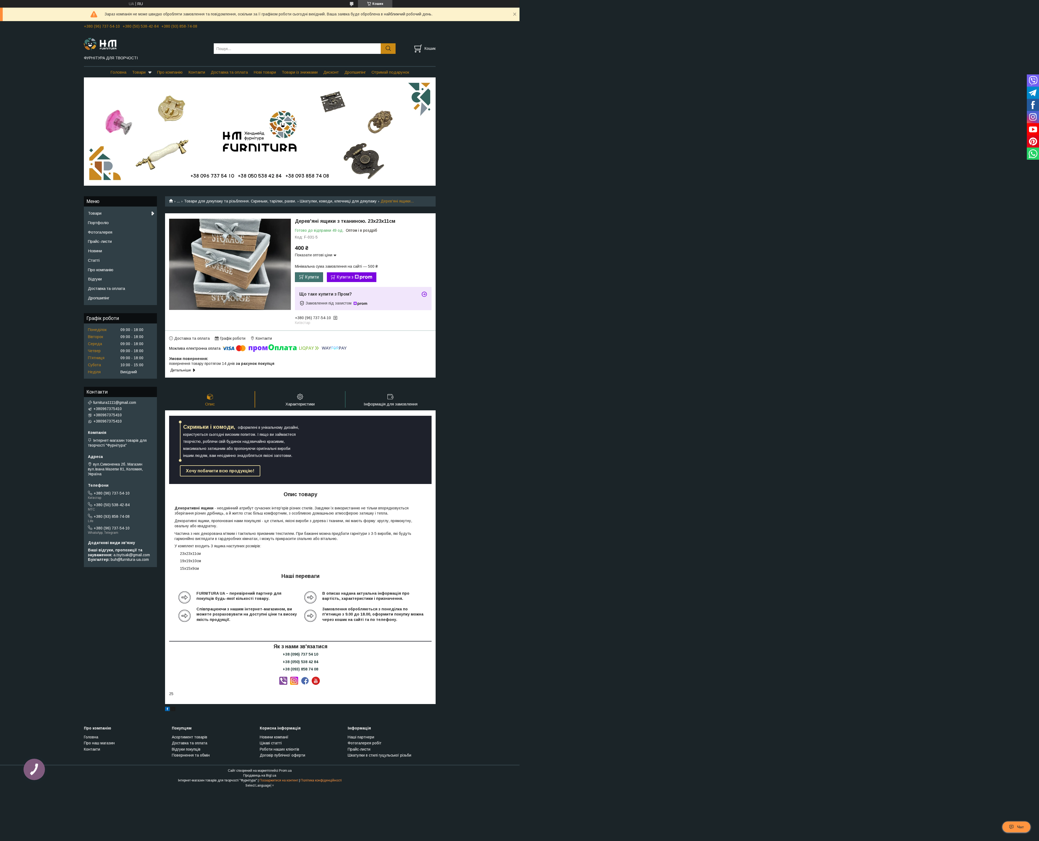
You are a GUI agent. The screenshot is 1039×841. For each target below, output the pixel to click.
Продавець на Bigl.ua (259, 775)
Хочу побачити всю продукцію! (220, 471)
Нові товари (265, 72)
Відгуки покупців (186, 749)
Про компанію (170, 72)
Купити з (345, 277)
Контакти (196, 72)
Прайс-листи (100, 241)
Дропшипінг (355, 72)
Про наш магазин (99, 743)
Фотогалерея (100, 232)
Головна (118, 72)
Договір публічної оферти (282, 755)
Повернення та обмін (191, 755)
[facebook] (167, 710)
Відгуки (95, 279)
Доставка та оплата (229, 72)
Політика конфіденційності (321, 780)
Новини (95, 250)
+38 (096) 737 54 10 (300, 654)
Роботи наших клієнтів (279, 749)
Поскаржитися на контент (278, 780)
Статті (94, 260)
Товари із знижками (300, 72)
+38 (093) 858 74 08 (300, 669)
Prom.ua (285, 771)
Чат (1020, 827)
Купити (312, 277)
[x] (173, 710)
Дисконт (331, 72)
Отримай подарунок (390, 72)
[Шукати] (388, 48)
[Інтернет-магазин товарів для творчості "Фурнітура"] (145, 43)
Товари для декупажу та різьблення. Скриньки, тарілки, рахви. (240, 201)
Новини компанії (274, 737)
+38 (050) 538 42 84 (300, 662)
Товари (139, 72)
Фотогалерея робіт (365, 743)
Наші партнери (361, 737)
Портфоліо (98, 222)
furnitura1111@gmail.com (114, 402)
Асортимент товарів (189, 737)
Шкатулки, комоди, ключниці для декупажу (338, 201)
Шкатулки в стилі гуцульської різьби (379, 755)
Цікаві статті (271, 743)
